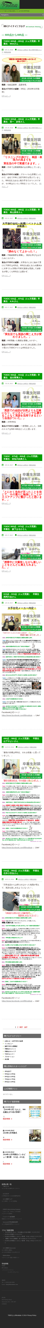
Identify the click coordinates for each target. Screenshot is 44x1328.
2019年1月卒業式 (10, 1133)
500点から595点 (10, 1074)
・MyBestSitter (6, 1255)
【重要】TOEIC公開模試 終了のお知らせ (16, 1238)
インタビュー (9, 1043)
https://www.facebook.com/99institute (17, 715)
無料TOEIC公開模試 (11, 1046)
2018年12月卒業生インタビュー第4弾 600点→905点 (19, 1240)
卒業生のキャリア (10, 1051)
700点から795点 (10, 1079)
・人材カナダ (5, 1186)
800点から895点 (10, 1082)
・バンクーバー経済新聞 (8, 1216)
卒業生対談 (7, 52)
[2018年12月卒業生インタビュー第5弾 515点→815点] (35, 1157)
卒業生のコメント (10, 1049)
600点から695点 (22, 50)
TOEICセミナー (10, 1054)
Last (25, 1027)
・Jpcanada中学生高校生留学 (10, 1222)
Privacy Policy (31, 1315)
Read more (6, 1119)
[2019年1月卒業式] (35, 1136)
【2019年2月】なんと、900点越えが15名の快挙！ (18, 1232)
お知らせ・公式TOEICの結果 (14, 1041)
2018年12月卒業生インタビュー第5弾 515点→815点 (19, 1236)
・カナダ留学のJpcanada (9, 1248)
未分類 (7, 1059)
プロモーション (10, 1056)
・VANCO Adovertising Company (11, 1209)
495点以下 (8, 1071)
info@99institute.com (12, 1284)
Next (21, 1027)
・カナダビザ (5, 1193)
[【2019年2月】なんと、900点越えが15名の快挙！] (35, 1112)
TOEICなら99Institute (14, 1315)
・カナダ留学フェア (7, 1199)
